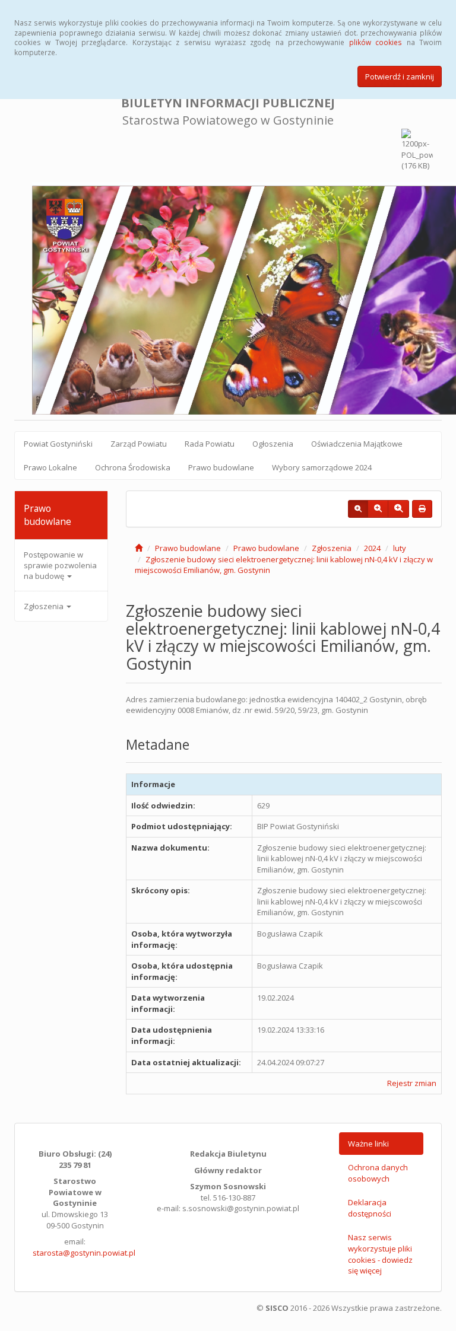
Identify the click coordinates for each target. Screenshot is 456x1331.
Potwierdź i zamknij (399, 76)
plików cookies (375, 42)
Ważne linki (368, 1143)
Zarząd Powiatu (138, 443)
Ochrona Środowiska (132, 467)
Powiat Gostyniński (58, 443)
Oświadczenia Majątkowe (357, 443)
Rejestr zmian (411, 1083)
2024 (372, 548)
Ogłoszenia (272, 443)
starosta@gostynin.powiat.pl (84, 1252)
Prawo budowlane (221, 467)
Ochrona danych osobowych (378, 1173)
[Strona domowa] (138, 548)
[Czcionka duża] (398, 509)
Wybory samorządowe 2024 (322, 467)
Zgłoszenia (44, 606)
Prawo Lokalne (50, 467)
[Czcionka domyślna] (358, 509)
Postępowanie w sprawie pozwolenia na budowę (60, 565)
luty (399, 548)
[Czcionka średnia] (378, 509)
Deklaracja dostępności (369, 1208)
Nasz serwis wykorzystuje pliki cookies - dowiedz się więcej (380, 1254)
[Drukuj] (422, 509)
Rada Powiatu (210, 443)
